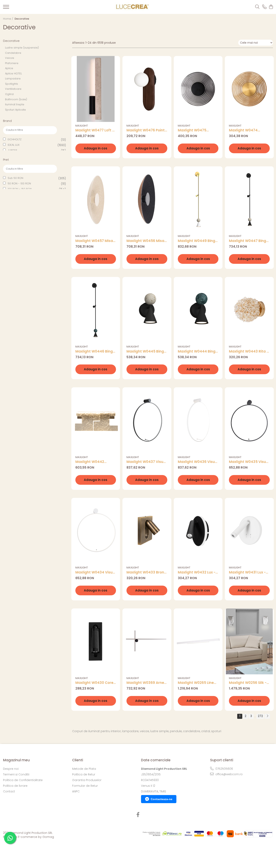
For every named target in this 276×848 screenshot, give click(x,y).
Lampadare (13, 78)
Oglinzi (9, 94)
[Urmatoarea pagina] (267, 716)
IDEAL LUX (14, 145)
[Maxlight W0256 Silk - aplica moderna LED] (249, 641)
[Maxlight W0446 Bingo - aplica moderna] (95, 310)
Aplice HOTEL (13, 73)
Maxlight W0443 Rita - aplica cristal (248, 351)
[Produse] (6, 8)
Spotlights (11, 84)
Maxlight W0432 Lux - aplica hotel (196, 572)
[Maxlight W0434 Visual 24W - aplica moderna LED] (95, 531)
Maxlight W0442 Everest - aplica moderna (89, 461)
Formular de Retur (85, 786)
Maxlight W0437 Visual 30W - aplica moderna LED (146, 461)
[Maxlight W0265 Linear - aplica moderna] (198, 641)
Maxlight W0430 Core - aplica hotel (95, 682)
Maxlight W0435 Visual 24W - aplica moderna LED (249, 461)
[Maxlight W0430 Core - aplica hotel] (95, 641)
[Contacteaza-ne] (264, 7)
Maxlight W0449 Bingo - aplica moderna (197, 240)
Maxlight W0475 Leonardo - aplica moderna (193, 130)
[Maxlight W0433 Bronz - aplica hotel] (146, 531)
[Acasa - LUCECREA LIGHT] (131, 7)
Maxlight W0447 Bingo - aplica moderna (248, 240)
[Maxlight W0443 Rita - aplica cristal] (249, 310)
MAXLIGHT (81, 126)
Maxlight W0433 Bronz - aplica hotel (146, 572)
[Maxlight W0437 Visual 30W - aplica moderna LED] (146, 420)
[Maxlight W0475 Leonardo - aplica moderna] (198, 89)
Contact (9, 791)
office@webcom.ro (229, 774)
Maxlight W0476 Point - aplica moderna (145, 130)
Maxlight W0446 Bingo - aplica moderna (95, 351)
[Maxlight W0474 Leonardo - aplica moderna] (249, 89)
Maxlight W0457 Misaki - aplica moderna (95, 240)
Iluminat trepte (14, 104)
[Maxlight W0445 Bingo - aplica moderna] (146, 310)
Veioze (9, 58)
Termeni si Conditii (16, 774)
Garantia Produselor (86, 780)
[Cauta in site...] (257, 7)
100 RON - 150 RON (20, 189)
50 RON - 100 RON (19, 183)
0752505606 (224, 769)
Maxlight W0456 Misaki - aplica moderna (146, 240)
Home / (8, 19)
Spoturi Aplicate (15, 110)
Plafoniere (11, 63)
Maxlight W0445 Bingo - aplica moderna (146, 351)
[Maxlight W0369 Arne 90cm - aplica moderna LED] (146, 641)
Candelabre (13, 53)
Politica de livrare (15, 786)
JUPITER (12, 150)
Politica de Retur (83, 774)
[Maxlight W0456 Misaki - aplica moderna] (146, 199)
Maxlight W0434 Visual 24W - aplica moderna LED (95, 572)
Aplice (9, 68)
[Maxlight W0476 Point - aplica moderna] (146, 89)
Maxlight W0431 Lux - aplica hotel (247, 572)
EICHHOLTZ (14, 139)
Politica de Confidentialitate (23, 780)
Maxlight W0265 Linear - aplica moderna (198, 682)
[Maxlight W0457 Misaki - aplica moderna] (95, 199)
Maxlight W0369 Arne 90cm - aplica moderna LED (145, 682)
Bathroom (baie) (16, 99)
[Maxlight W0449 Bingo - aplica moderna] (198, 199)
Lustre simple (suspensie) (22, 48)
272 (260, 716)
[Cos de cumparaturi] (271, 7)
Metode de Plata (84, 769)
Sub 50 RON (15, 178)
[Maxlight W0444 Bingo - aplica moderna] (198, 310)
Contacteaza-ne (161, 799)
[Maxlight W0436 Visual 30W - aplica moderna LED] (198, 420)
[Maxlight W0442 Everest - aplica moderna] (95, 420)
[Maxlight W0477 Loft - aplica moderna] (95, 89)
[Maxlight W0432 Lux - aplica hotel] (198, 531)
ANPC (76, 791)
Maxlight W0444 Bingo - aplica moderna (198, 351)
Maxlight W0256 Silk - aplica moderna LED (248, 682)
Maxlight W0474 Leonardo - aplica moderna (244, 130)
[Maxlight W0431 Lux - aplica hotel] (249, 531)
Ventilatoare (13, 89)
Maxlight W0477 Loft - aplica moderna (94, 130)
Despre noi (11, 769)
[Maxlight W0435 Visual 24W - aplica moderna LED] (249, 420)
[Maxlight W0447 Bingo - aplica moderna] (249, 199)
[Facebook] (138, 814)
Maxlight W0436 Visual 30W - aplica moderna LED (198, 461)
